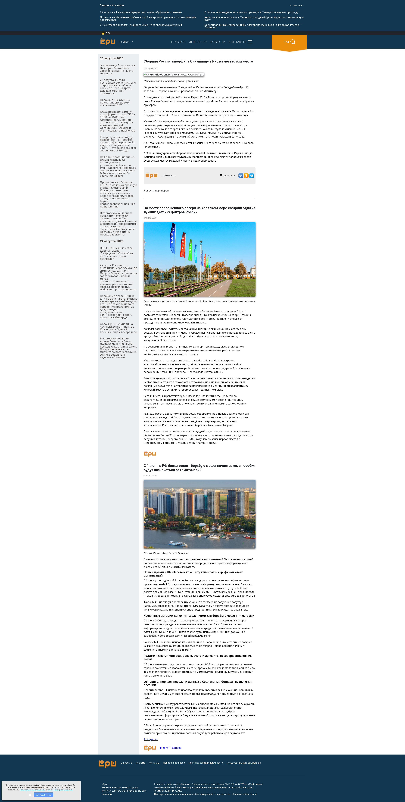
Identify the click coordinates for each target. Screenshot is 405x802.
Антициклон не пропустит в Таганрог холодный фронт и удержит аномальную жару (254, 19)
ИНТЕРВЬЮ (198, 42)
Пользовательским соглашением (32, 790)
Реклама (140, 762)
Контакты (154, 762)
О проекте (126, 762)
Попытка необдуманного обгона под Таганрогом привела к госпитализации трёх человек (148, 19)
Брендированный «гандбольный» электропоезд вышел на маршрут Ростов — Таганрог (253, 26)
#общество (151, 739)
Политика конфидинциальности (206, 762)
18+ (286, 42)
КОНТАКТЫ (237, 42)
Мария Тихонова (170, 747)
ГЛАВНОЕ (178, 42)
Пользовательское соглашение (244, 762)
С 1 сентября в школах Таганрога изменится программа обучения (141, 25)
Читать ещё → (297, 5)
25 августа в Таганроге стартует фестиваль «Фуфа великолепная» (141, 12)
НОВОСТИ (218, 42)
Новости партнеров (174, 762)
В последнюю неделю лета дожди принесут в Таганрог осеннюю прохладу (251, 12)
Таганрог (124, 41)
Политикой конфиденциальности (60, 790)
